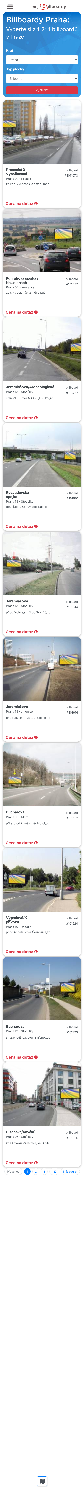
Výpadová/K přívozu (16, 920)
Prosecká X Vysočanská (16, 172)
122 (54, 1171)
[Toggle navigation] (10, 7)
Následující (70, 1171)
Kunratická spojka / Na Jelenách (22, 280)
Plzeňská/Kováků (20, 1132)
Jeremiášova (17, 601)
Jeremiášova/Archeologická (30, 387)
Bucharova (15, 812)
